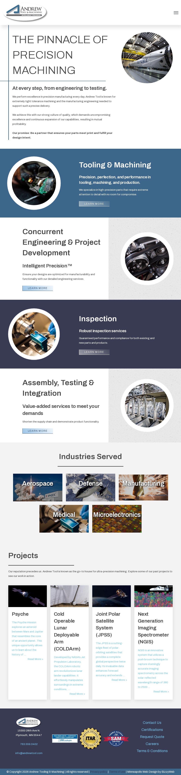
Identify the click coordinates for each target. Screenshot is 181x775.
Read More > (35, 659)
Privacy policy (98, 771)
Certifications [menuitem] (152, 730)
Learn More (94, 204)
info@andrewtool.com (28, 753)
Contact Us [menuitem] (152, 723)
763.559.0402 (29, 744)
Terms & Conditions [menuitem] (152, 751)
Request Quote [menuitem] (152, 737)
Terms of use (117, 771)
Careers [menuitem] (152, 744)
